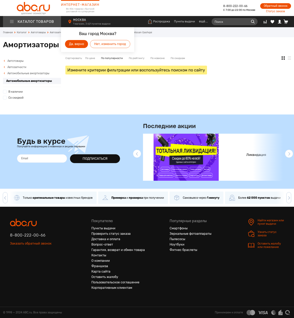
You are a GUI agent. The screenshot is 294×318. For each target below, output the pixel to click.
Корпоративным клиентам (111, 288)
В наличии (15, 91)
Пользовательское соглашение (115, 282)
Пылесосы (177, 239)
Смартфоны (179, 228)
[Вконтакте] (13, 262)
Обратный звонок (275, 6)
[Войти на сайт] (280, 22)
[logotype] (32, 8)
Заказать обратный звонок (31, 243)
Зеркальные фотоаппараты (190, 234)
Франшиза (99, 266)
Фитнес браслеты (183, 250)
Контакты (98, 255)
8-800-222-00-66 (235, 6)
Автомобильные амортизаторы (28, 73)
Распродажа (161, 21)
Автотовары (15, 61)
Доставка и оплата (105, 239)
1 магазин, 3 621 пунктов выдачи (92, 23)
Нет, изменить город (110, 44)
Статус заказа (275, 11)
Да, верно (76, 44)
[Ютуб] (30, 262)
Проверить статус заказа (111, 234)
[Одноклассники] (21, 262)
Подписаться (95, 158)
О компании (100, 261)
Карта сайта (100, 271)
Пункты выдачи (184, 21)
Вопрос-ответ (102, 244)
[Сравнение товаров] (265, 21)
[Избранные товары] (272, 21)
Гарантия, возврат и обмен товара (118, 250)
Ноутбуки (177, 244)
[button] (137, 154)
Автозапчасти (16, 67)
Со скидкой (16, 97)
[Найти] (253, 21)
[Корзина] (287, 21)
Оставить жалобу (104, 277)
